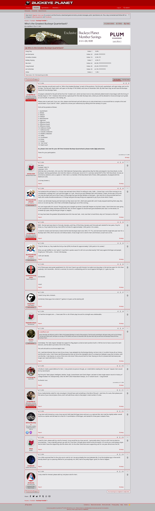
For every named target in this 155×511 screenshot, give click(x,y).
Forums (36, 7)
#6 (123, 264)
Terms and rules (106, 505)
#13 (123, 437)
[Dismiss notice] (128, 15)
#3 (123, 188)
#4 (123, 222)
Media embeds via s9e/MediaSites (84, 508)
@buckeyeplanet (37, 17)
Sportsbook (45, 8)
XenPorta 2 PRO (70, 509)
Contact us (87, 505)
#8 (123, 311)
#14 (123, 454)
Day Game (29, 505)
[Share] (124, 83)
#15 (123, 471)
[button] (31, 7)
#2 (123, 162)
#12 (123, 411)
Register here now (38, 15)
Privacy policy (115, 505)
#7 (123, 292)
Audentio (106, 508)
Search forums (42, 11)
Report (40, 157)
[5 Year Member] (30, 432)
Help (121, 505)
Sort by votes (125, 79)
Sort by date (117, 79)
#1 (128, 83)
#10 (123, 366)
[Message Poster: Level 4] (27, 432)
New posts (27, 11)
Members (55, 8)
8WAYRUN (86, 509)
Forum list (34, 11)
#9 (123, 328)
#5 (123, 243)
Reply (127, 157)
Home (28, 8)
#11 (123, 390)
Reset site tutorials (96, 505)
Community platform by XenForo (61, 508)
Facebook (48, 17)
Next (35, 79)
